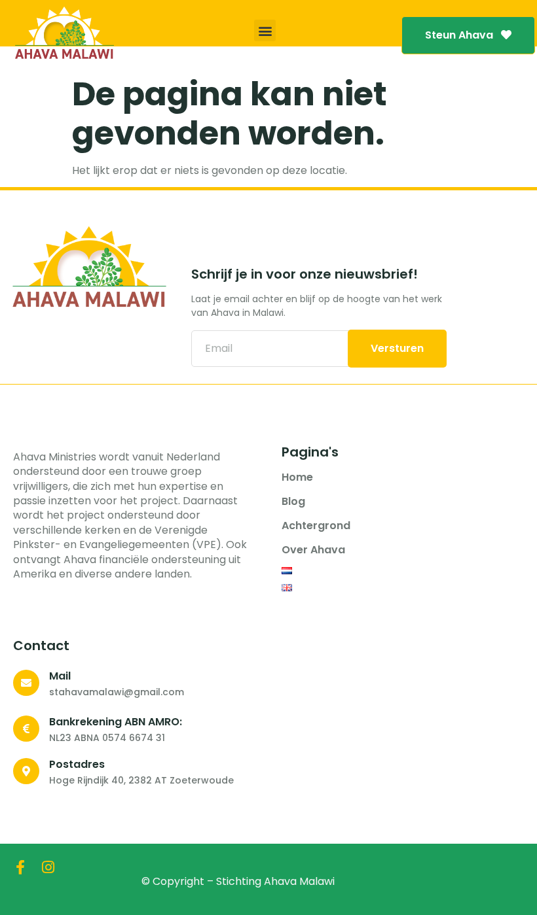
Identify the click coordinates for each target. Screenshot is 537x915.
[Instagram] (48, 867)
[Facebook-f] (20, 867)
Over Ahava (313, 550)
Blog (293, 501)
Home (297, 477)
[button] (265, 30)
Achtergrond (316, 526)
